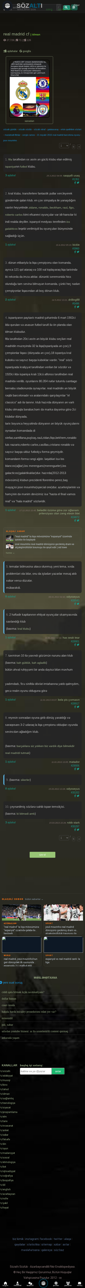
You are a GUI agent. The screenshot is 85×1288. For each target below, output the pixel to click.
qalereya (46, 1250)
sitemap (46, 1244)
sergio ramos (28, 135)
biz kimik (18, 1239)
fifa (10, 159)
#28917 (75, 703)
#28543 (75, 600)
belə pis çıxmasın (69, 699)
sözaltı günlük (10, 129)
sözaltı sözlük (25, 129)
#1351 (75, 179)
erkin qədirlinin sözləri (71, 129)
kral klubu (24, 628)
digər (76, 5)
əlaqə (67, 1239)
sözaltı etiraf (39, 129)
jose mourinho (10, 140)
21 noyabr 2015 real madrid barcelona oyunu (58, 135)
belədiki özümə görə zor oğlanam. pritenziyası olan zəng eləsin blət (58, 512)
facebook (46, 1239)
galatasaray (53, 129)
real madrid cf (16, 34)
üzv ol (42, 854)
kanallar (9, 1065)
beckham (55, 207)
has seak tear (71, 637)
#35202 (75, 792)
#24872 (75, 517)
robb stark (73, 822)
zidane (33, 207)
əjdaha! (10, 175)
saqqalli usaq (71, 175)
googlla (26, 51)
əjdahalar (13, 51)
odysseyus (73, 596)
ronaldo (43, 207)
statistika (33, 1244)
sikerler (25, 779)
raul (65, 207)
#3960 (75, 248)
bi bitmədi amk (26, 813)
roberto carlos (14, 214)
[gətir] (66, 7)
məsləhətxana (45, 977)
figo (71, 207)
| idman (35, 34)
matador (74, 761)
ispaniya (10, 166)
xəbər (57, 1244)
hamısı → (10, 553)
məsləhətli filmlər (12, 135)
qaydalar (19, 1244)
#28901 (75, 641)
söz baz (59, 1250)
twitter (58, 1239)
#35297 (75, 826)
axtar (58, 1071)
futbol (23, 166)
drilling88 (74, 299)
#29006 (75, 765)
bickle (76, 244)
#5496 (75, 303)
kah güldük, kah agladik (31, 662)
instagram (32, 1239)
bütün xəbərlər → (34, 899)
